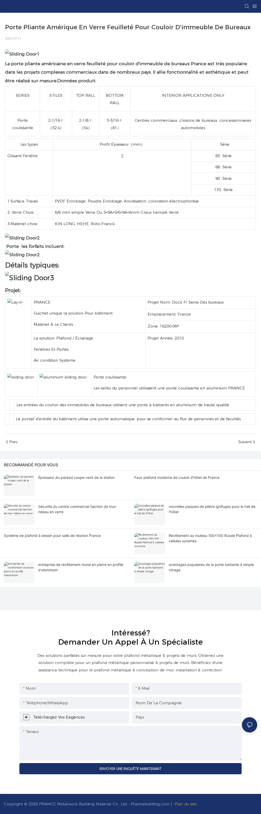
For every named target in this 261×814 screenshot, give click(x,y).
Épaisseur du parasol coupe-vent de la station (76, 477)
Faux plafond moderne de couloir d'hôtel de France (176, 477)
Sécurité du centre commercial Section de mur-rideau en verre (77, 509)
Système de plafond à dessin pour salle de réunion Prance (52, 535)
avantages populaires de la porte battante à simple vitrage (211, 567)
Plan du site (185, 804)
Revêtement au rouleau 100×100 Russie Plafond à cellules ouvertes (210, 538)
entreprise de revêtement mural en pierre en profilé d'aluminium (80, 567)
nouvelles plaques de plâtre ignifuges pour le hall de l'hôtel (212, 509)
